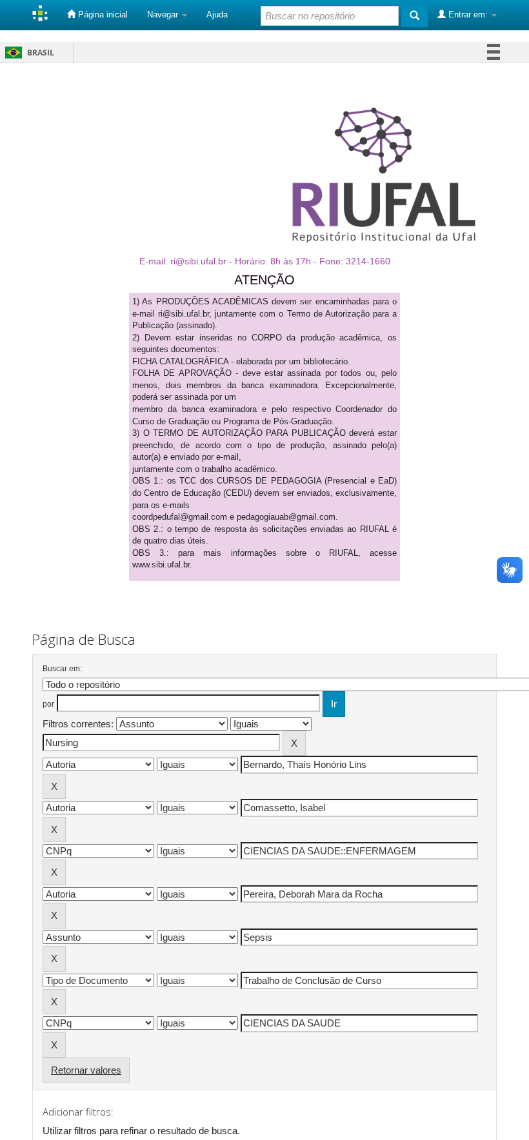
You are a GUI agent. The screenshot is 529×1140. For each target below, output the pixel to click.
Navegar (164, 14)
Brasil (27, 52)
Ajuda (217, 14)
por (48, 704)
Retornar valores (86, 1070)
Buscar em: (62, 668)
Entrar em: (468, 14)
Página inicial (101, 14)
